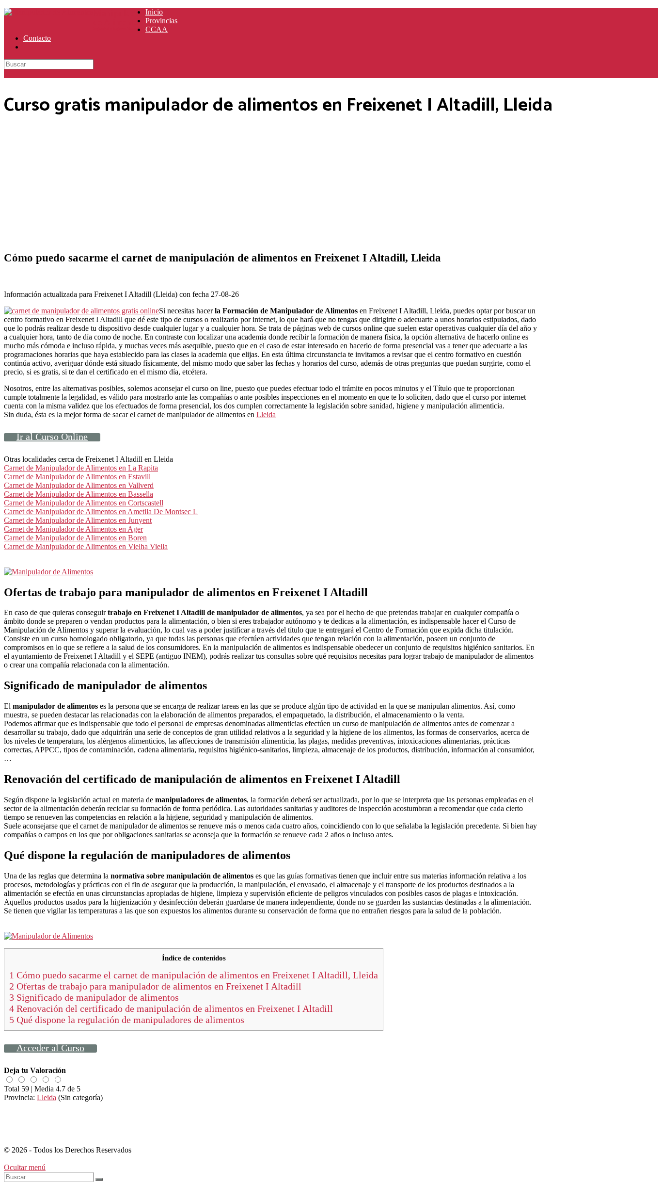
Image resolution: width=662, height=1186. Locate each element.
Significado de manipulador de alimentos (94, 997)
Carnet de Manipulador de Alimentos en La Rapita (81, 468)
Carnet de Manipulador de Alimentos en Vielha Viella (86, 546)
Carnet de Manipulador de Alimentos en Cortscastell (83, 503)
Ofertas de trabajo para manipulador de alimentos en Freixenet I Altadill (155, 986)
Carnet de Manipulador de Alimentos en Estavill (77, 476)
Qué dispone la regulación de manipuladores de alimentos (126, 1019)
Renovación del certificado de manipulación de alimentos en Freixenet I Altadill (171, 1008)
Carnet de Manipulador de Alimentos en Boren (75, 538)
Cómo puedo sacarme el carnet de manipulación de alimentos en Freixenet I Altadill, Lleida (193, 975)
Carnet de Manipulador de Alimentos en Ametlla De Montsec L (101, 511)
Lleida (266, 414)
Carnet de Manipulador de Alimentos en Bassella (78, 494)
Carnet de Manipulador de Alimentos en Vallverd (79, 485)
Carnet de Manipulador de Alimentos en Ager (73, 529)
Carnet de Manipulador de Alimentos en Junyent (78, 520)
